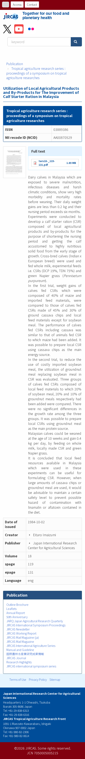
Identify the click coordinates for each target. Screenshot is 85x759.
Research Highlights (19, 662)
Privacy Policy (38, 679)
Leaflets (11, 609)
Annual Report (15, 613)
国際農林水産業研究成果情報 (25, 654)
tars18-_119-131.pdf (47, 162)
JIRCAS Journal (16, 658)
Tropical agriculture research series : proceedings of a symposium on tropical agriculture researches (36, 73)
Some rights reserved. (54, 748)
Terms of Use (17, 679)
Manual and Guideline (20, 650)
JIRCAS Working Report (21, 633)
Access (17, 4)
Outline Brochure (17, 605)
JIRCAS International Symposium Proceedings (35, 625)
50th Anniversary (17, 617)
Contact (32, 4)
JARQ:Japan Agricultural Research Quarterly (34, 621)
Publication (14, 63)
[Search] (76, 41)
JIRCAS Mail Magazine (20, 641)
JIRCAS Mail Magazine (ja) (22, 637)
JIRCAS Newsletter (18, 629)
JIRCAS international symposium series (31, 666)
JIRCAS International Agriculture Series (30, 646)
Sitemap (55, 679)
